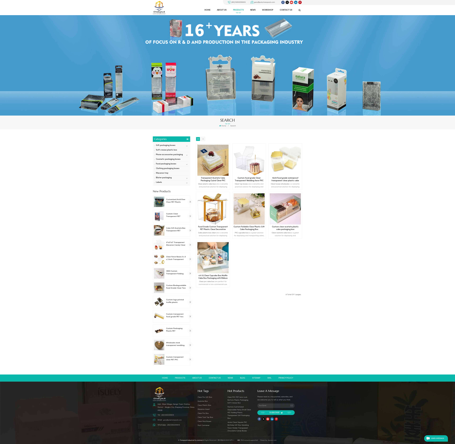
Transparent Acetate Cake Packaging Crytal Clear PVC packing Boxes (213, 179)
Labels (159, 182)
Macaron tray (162, 173)
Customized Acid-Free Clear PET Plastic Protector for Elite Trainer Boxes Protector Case (176, 201)
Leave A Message (437, 438)
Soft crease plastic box (166, 150)
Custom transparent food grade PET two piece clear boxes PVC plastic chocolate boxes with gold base (176, 315)
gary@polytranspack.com (264, 2)
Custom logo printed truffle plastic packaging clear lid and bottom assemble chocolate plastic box (175, 301)
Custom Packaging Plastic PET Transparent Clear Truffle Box (174, 330)
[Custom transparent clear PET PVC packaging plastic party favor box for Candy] (159, 359)
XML (269, 378)
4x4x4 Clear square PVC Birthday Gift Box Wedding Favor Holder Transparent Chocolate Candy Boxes (238, 427)
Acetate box (203, 401)
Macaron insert (204, 409)
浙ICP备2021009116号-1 (226, 440)
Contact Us (286, 10)
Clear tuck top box (205, 417)
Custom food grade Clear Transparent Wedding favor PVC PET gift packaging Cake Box (249, 179)
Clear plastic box (204, 405)
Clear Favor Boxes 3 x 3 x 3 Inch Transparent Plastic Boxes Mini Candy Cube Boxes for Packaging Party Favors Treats (176, 258)
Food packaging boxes (166, 164)
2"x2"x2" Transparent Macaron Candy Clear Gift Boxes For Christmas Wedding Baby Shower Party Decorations (175, 244)
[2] (159, 245)
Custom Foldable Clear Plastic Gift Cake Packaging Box (249, 228)
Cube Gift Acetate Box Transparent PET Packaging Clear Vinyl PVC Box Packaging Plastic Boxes (175, 229)
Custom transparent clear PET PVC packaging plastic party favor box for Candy (175, 358)
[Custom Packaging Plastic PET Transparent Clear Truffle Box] (159, 330)
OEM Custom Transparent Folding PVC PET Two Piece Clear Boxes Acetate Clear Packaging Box (175, 272)
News (253, 10)
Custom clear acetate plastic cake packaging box (285, 228)
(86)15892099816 (238, 2)
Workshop (267, 10)
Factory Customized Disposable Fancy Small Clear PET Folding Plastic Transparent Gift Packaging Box (239, 412)
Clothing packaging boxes (167, 168)
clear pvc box (203, 413)
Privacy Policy (285, 378)
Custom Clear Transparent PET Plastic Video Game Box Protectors (176, 215)
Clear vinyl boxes (204, 421)
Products (238, 10)
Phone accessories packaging (169, 155)
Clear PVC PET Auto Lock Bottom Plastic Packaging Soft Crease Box (238, 400)
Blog (242, 378)
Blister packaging (164, 178)
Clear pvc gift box (205, 397)
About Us (222, 10)
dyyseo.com (272, 440)
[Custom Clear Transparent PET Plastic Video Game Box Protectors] (159, 216)
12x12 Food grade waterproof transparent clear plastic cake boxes (285, 179)
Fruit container (203, 425)
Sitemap (256, 378)
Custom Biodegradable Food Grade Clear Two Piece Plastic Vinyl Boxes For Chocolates (176, 287)
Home (207, 10)
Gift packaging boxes (165, 145)
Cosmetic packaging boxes (168, 159)
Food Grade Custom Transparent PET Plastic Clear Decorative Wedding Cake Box (213, 228)
